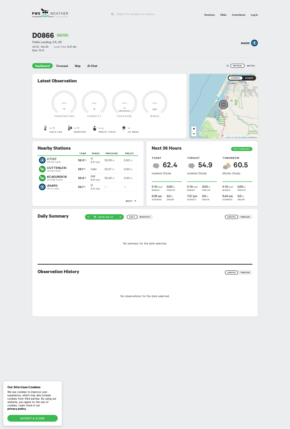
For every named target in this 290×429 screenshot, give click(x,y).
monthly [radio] (145, 217)
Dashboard (42, 66)
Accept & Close (32, 418)
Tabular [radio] (245, 272)
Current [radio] (235, 78)
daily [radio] (132, 217)
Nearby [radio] (249, 78)
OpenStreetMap (240, 137)
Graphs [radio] (231, 272)
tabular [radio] (245, 217)
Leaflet (227, 137)
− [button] (194, 134)
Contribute (238, 14)
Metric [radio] (251, 66)
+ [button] (194, 129)
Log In (254, 14)
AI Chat (92, 66)
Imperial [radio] (237, 66)
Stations (209, 14)
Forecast (62, 66)
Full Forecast (241, 149)
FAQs (223, 14)
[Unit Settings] (227, 65)
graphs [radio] (231, 217)
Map (78, 66)
